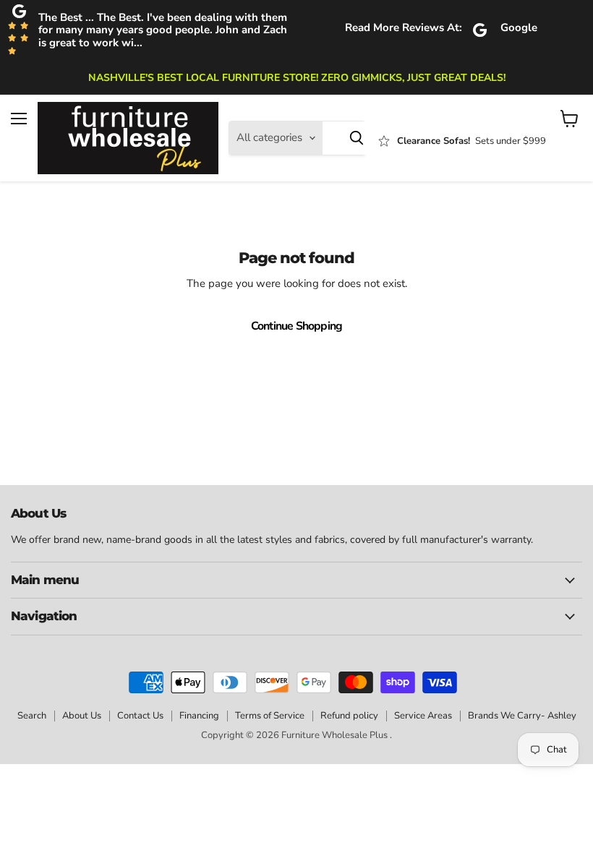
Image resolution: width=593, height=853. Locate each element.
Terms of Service (269, 715)
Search (31, 715)
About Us (81, 715)
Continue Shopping (297, 326)
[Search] (356, 138)
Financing (199, 715)
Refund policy (349, 715)
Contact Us (140, 715)
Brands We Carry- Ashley (522, 715)
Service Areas (423, 715)
